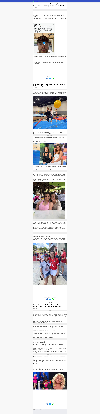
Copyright (42, 410)
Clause (38, 410)
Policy (36, 410)
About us (34, 410)
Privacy (40, 410)
